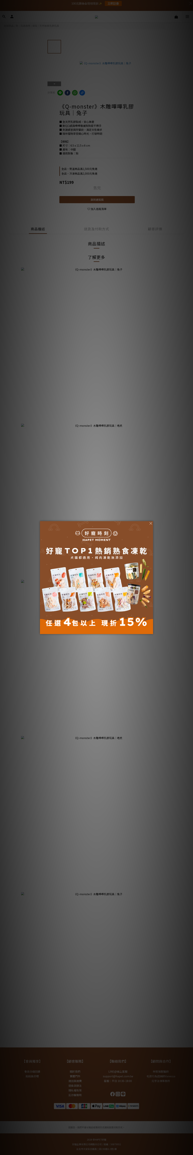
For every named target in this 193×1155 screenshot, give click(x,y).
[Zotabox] (150, 630)
